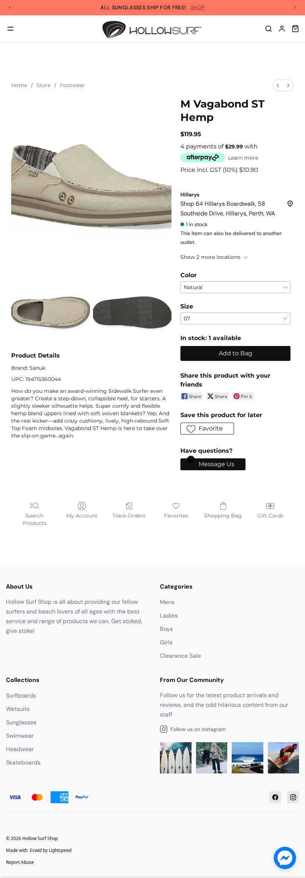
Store (43, 85)
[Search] (268, 28)
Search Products (34, 519)
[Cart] (295, 28)
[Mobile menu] (10, 29)
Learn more (243, 157)
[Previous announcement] (9, 7)
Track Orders (128, 515)
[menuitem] (278, 85)
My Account (81, 515)
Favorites (176, 515)
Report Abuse (20, 862)
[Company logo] (153, 28)
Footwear (72, 85)
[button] (207, 429)
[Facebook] (275, 797)
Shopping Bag (223, 515)
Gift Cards (270, 515)
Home (19, 85)
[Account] (282, 28)
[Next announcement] (295, 7)
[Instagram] (293, 797)
